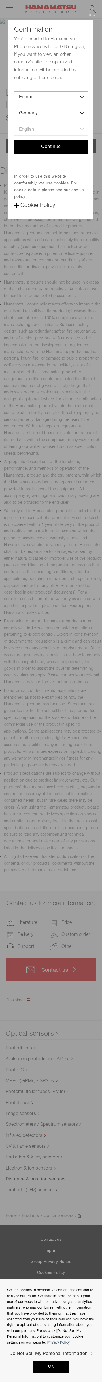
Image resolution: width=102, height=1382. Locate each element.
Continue (51, 147)
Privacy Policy (58, 1342)
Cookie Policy (37, 205)
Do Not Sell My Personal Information (48, 1354)
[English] (51, 130)
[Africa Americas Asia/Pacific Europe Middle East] (51, 97)
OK (51, 1367)
